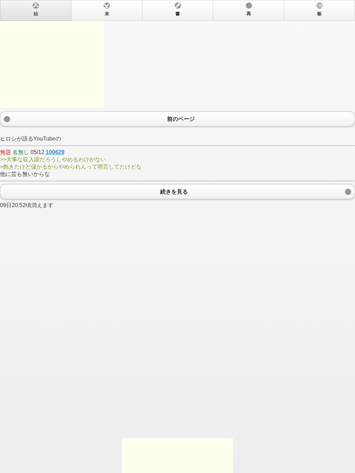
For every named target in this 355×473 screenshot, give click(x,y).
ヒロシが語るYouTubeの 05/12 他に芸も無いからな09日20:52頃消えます (161, 109)
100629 (55, 152)
